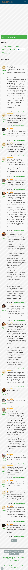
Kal (4, 528)
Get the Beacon (7, 557)
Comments (7, 53)
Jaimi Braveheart (4, 310)
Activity (17, 46)
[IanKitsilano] (4, 481)
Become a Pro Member (18, 557)
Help (11, 560)
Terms (14, 559)
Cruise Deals (14, 566)
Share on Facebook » (19, 551)
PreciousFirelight (4, 119)
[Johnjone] (4, 144)
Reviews (21, 49)
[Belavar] (4, 159)
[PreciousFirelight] (4, 115)
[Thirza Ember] (4, 390)
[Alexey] (4, 372)
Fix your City (7, 566)
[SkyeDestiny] (4, 507)
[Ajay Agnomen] (4, 467)
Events (13, 49)
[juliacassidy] (4, 234)
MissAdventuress (4, 71)
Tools (4, 559)
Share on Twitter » (14, 553)
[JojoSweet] (4, 400)
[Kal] (4, 525)
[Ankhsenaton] (4, 180)
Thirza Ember (4, 394)
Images (6, 49)
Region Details (8, 46)
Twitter (23, 559)
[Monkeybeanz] (4, 455)
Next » (14, 541)
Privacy (19, 559)
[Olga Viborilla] (4, 129)
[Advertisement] (14, 19)
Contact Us (16, 560)
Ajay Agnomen (4, 471)
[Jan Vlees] (4, 193)
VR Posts (9, 559)
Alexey (4, 374)
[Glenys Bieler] (4, 409)
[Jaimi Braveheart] (4, 306)
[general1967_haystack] (4, 492)
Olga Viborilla (4, 134)
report (23, 111)
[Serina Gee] (4, 324)
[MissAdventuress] (4, 67)
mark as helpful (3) (17, 111)
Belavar (4, 161)
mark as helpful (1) (17, 140)
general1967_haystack (4, 497)
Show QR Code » (8, 551)
